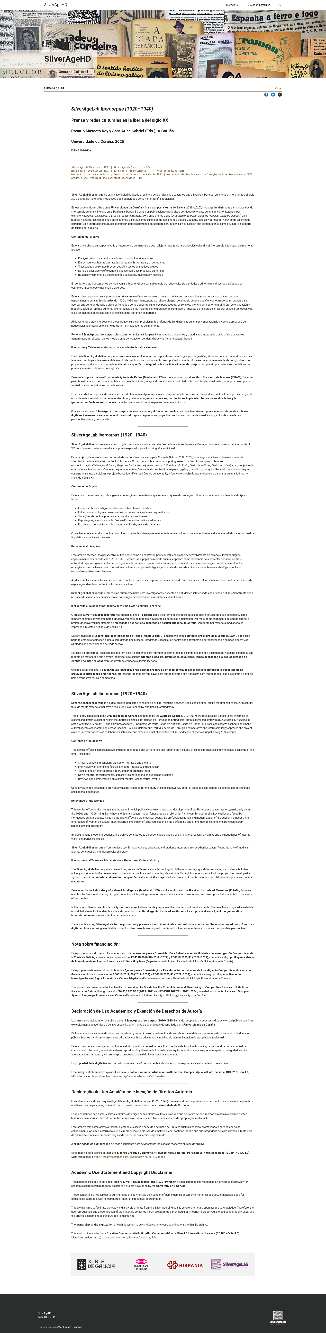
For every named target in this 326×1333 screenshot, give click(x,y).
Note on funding (167, 170)
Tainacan (77, 1327)
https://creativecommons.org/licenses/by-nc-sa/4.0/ (124, 1237)
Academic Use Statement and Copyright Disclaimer (103, 178)
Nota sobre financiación (87, 170)
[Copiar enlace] (278, 95)
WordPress (64, 1327)
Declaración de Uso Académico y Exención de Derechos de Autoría (113, 174)
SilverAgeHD (231, 5)
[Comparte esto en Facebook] (264, 95)
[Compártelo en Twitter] (271, 95)
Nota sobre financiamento (129, 170)
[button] (279, 5)
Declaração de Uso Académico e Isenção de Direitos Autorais (205, 174)
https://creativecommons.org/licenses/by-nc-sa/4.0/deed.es (128, 1076)
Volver (278, 88)
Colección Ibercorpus (259, 5)
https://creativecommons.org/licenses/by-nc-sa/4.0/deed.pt (130, 1156)
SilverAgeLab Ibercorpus (87, 167)
